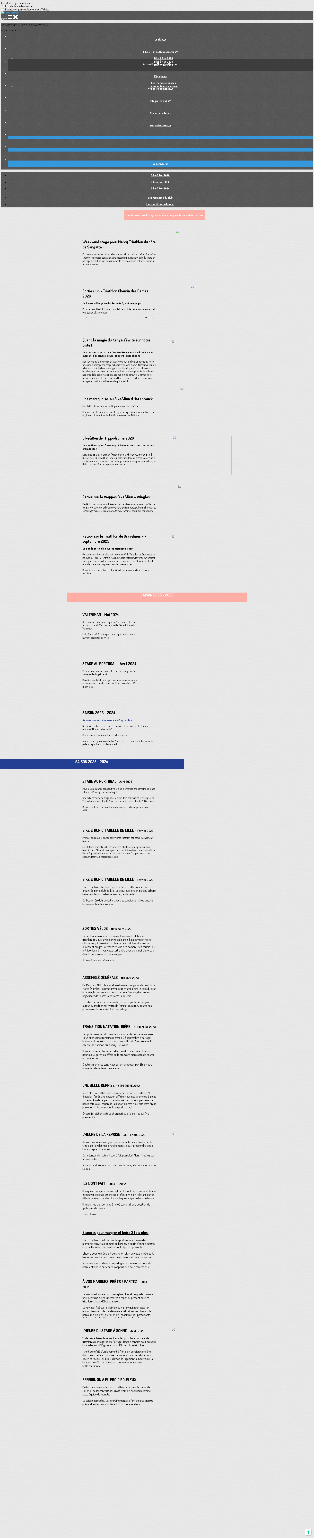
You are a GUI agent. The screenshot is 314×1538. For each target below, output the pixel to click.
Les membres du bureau (164, 86)
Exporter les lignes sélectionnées (17, 3)
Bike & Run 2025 (163, 61)
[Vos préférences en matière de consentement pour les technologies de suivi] (308, 1532)
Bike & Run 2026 (163, 58)
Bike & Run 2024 (160, 188)
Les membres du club (163, 83)
